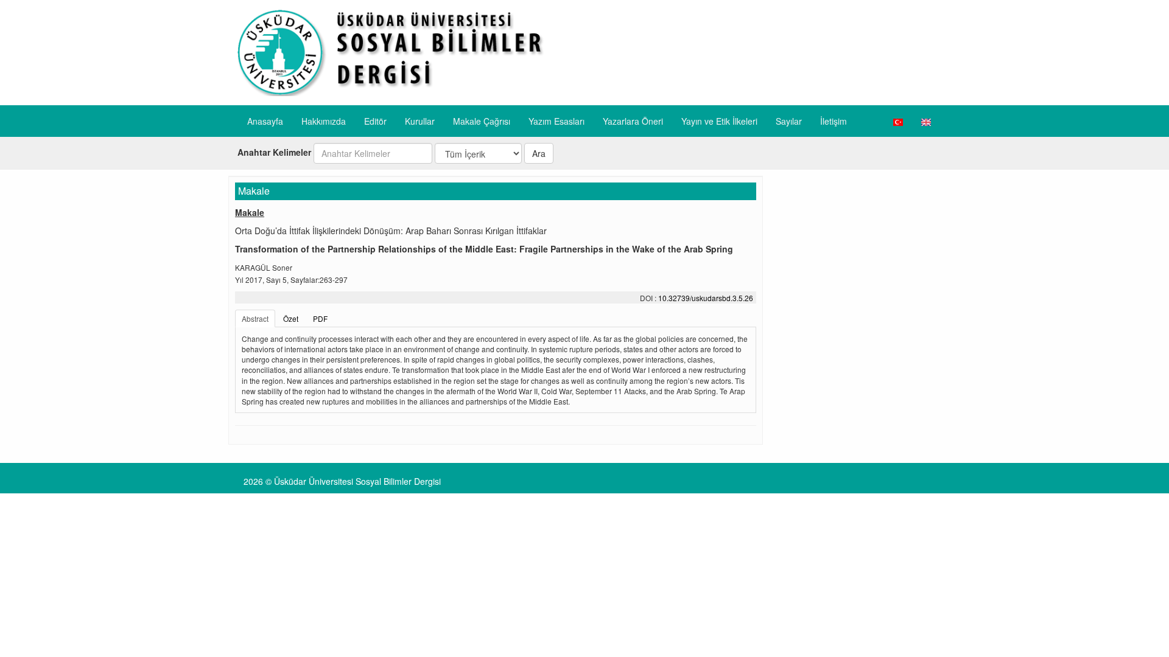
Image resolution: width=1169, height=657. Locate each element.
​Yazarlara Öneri (633, 121)
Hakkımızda (323, 121)
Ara (539, 153)
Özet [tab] (290, 318)
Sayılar (789, 121)
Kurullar (420, 121)
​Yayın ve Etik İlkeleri (719, 121)
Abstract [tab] (255, 318)
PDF (320, 318)
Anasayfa (265, 121)
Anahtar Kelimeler (274, 152)
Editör (375, 121)
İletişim (833, 121)
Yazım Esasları (556, 121)
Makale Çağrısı (481, 121)
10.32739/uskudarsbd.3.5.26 (705, 298)
